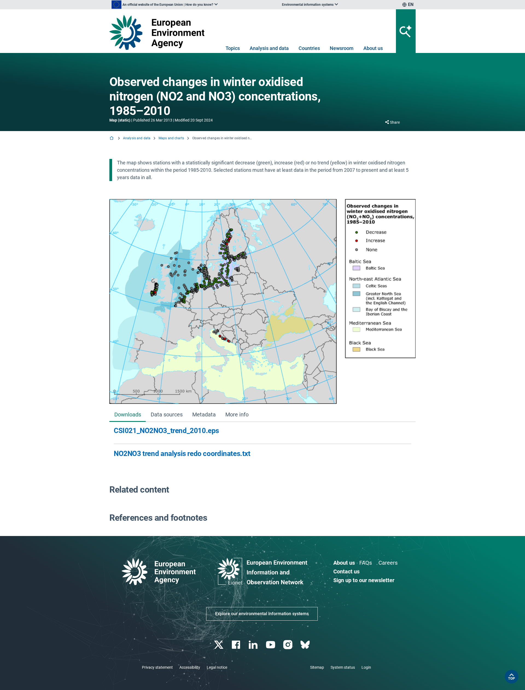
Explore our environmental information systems (262, 613)
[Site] (159, 32)
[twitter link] (219, 644)
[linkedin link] (254, 644)
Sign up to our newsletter (363, 580)
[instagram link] (288, 644)
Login (366, 667)
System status (343, 667)
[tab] (127, 415)
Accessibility (189, 667)
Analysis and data (269, 48)
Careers (388, 562)
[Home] (112, 138)
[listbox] (164, 4)
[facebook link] (237, 644)
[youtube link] (271, 644)
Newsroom (342, 48)
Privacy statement (157, 667)
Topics (233, 48)
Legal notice (217, 667)
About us (373, 48)
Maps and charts (171, 138)
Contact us (346, 571)
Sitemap (317, 667)
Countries (309, 48)
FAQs (365, 562)
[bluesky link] (306, 644)
